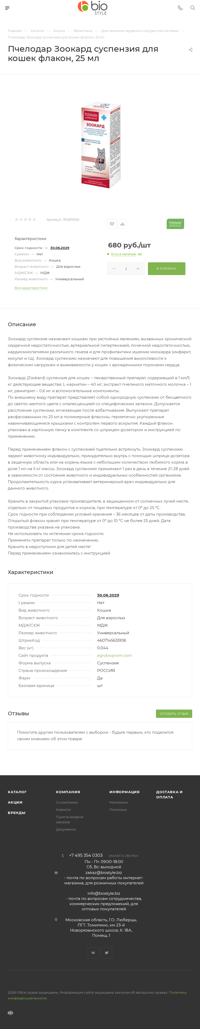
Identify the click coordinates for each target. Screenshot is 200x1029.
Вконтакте (93, 952)
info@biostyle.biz (104, 893)
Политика (118, 809)
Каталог (17, 792)
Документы (66, 829)
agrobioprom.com (114, 655)
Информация (124, 792)
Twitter (106, 952)
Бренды (17, 813)
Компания (68, 792)
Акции (15, 802)
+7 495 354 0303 (86, 855)
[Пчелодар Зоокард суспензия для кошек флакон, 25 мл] (100, 145)
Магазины (118, 802)
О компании (67, 802)
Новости (63, 809)
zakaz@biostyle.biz (103, 872)
